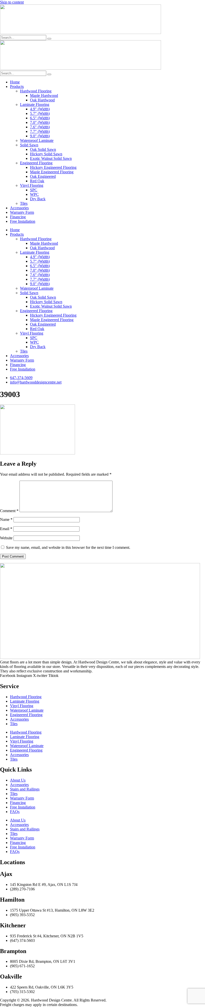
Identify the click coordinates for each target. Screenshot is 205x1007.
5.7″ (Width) (40, 113)
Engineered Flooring (36, 163)
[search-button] (49, 38)
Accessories (19, 208)
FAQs (15, 811)
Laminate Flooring (34, 104)
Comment (9, 511)
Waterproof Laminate (37, 140)
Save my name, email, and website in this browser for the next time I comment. (68, 547)
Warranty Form (22, 212)
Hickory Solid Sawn (46, 154)
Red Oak (37, 181)
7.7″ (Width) (40, 131)
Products (17, 86)
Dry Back (38, 199)
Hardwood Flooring (36, 91)
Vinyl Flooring (31, 185)
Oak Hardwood (42, 100)
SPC (33, 190)
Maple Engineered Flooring (52, 172)
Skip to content (12, 2)
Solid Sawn (29, 145)
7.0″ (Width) (40, 122)
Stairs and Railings (25, 789)
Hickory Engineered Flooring (53, 167)
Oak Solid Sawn (43, 149)
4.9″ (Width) (40, 109)
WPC (34, 194)
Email (6, 529)
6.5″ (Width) (40, 118)
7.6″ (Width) (40, 127)
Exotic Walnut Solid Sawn (51, 158)
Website (6, 538)
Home (15, 82)
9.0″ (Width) (40, 136)
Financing (18, 217)
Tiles (24, 203)
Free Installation (22, 221)
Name (6, 519)
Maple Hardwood (44, 95)
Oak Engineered (43, 176)
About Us (18, 780)
